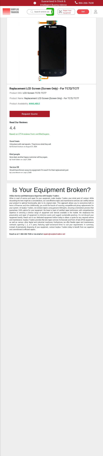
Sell (83, 12)
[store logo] (11, 11)
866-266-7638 (86, 3)
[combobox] (41, 11)
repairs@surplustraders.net (54, 234)
